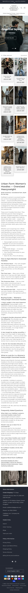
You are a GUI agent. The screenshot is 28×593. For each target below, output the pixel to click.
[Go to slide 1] (12, 48)
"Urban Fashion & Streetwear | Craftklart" (15, 583)
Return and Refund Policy (10, 545)
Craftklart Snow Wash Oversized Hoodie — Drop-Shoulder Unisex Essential (7, 169)
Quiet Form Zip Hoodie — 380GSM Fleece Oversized (20, 107)
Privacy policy (23, 585)
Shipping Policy (7, 549)
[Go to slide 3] (15, 48)
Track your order (7, 533)
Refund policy (15, 585)
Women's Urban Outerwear (9, 464)
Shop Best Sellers (9, 37)
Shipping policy (19, 587)
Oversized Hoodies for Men (9, 460)
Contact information (14, 589)
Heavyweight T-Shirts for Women (11, 462)
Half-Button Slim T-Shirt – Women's (20, 167)
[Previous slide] (2, 33)
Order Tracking (7, 527)
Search (5, 523)
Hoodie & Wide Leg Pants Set (7, 137)
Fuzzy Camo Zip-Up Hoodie (7, 77)
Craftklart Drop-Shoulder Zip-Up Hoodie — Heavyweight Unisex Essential (20, 138)
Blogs (4, 530)
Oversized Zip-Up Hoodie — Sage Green (21, 79)
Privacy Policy (7, 542)
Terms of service (10, 587)
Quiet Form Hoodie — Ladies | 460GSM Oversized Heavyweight (7, 108)
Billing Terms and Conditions (11, 555)
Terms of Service (7, 552)
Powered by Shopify (6, 585)
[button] (2, 7)
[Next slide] (25, 33)
